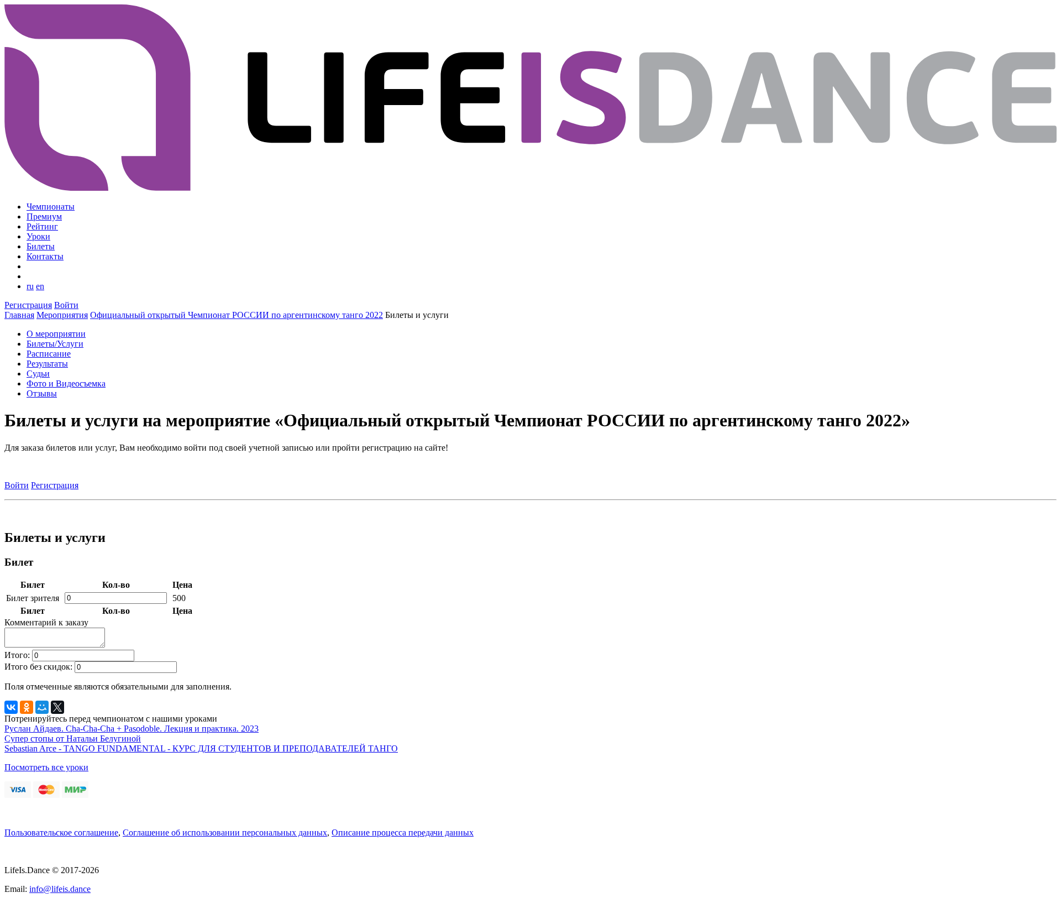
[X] (57, 707)
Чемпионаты (51, 206)
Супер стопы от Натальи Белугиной (72, 738)
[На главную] (530, 187)
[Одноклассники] (26, 707)
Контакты (45, 256)
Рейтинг (42, 226)
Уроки (38, 236)
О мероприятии (56, 333)
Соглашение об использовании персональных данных (225, 832)
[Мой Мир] (42, 707)
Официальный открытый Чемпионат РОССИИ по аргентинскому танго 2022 (236, 315)
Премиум (44, 216)
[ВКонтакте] (11, 707)
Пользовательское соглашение (61, 832)
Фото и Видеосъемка (66, 383)
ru (30, 286)
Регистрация (28, 305)
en (40, 286)
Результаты (47, 363)
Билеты (41, 246)
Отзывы (42, 393)
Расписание (49, 353)
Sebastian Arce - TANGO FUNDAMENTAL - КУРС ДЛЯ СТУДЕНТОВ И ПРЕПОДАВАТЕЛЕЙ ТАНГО (201, 748)
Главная (19, 315)
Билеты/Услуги (55, 343)
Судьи (38, 373)
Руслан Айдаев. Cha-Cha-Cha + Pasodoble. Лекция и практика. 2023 (131, 728)
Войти (66, 305)
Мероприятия (62, 315)
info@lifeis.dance (60, 889)
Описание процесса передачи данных (403, 832)
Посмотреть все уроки (46, 767)
